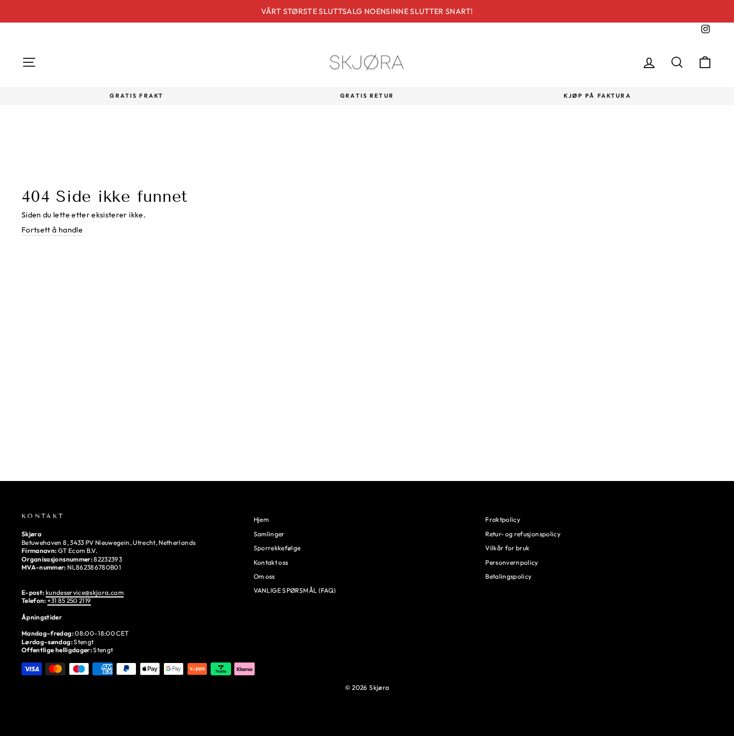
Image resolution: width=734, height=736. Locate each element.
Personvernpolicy (511, 562)
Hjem (261, 519)
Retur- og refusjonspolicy (522, 534)
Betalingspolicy (508, 576)
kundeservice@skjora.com (85, 592)
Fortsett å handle (52, 230)
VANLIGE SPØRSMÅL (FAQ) (295, 590)
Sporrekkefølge (277, 548)
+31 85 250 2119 (69, 600)
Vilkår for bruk (507, 548)
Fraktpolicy (502, 519)
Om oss (264, 576)
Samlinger (269, 534)
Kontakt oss (271, 562)
